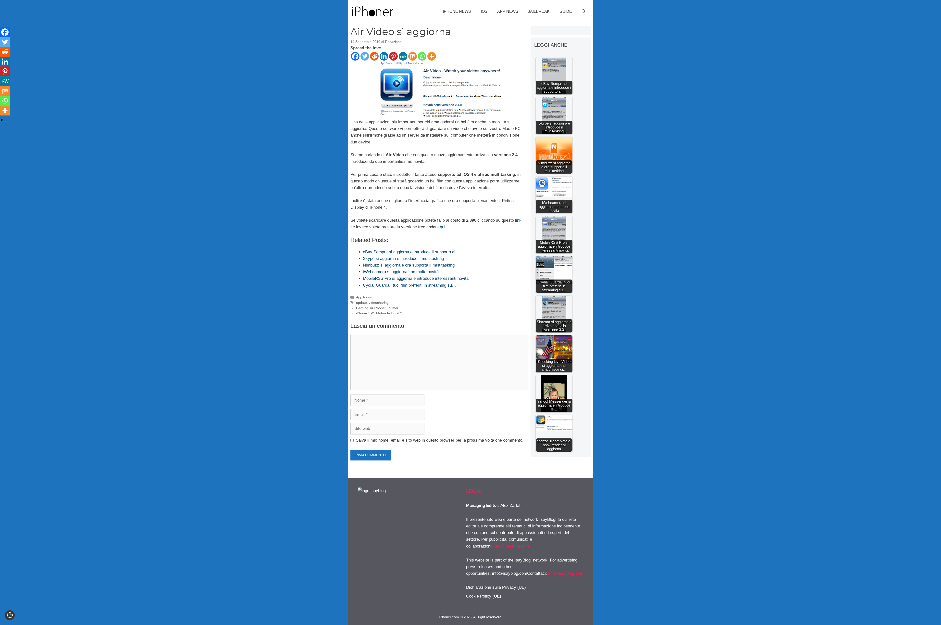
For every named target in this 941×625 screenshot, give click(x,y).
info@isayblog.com (511, 546)
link (518, 220)
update (361, 303)
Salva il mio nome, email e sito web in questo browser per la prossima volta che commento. (439, 440)
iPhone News (457, 11)
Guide (565, 11)
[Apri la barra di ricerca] (584, 11)
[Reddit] (374, 56)
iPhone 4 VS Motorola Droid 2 (379, 313)
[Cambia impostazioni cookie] (10, 615)
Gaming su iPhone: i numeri (377, 308)
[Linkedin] (384, 56)
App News (507, 11)
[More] (431, 56)
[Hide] (2, 120)
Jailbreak (539, 11)
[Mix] (412, 56)
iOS (484, 11)
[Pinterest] (393, 56)
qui (442, 227)
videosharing (379, 303)
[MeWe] (403, 56)
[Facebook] (355, 56)
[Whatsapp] (422, 56)
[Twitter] (364, 56)
